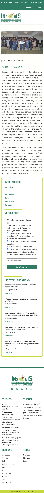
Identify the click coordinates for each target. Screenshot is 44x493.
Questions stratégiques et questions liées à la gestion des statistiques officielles (20, 236)
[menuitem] (28, 7)
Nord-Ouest (7, 473)
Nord (4, 470)
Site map (26, 458)
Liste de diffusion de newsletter (22, 254)
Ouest (4, 476)
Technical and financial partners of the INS (32, 411)
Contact (7, 205)
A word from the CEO (31, 404)
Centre (5, 458)
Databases (9, 194)
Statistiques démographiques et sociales (22, 242)
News (6, 198)
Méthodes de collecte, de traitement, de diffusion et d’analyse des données (19, 228)
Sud (4, 480)
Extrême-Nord (8, 464)
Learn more (8, 293)
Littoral (5, 467)
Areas (7, 191)
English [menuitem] (28, 8)
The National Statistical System (32, 417)
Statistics (8, 187)
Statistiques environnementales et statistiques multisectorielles (22, 250)
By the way (9, 201)
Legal (25, 461)
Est (3, 461)
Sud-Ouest (6, 483)
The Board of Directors (32, 407)
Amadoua (6, 455)
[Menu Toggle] (41, 17)
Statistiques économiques (20, 246)
